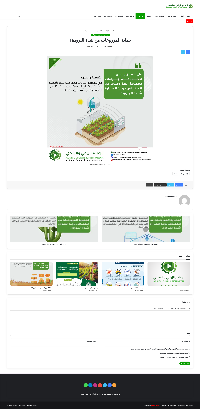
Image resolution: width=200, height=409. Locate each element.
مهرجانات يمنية (108, 16)
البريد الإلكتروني (185, 341)
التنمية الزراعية (172, 16)
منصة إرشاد (97, 16)
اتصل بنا (9, 405)
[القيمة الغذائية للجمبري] (123, 274)
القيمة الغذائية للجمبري (137, 287)
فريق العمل (22, 405)
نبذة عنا (15, 405)
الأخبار (182, 16)
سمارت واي (147, 405)
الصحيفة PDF (119, 16)
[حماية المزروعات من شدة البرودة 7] (31, 274)
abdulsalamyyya (170, 196)
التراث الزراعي (159, 16)
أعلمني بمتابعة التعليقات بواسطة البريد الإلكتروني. (174, 353)
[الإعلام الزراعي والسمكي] (179, 6)
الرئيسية (189, 16)
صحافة (149, 16)
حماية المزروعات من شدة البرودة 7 (42, 287)
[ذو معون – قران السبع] (77, 274)
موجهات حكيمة (130, 16)
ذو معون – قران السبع (91, 287)
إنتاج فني (140, 16)
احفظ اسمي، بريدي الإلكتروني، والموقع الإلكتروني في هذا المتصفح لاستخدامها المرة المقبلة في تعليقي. (160, 349)
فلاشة (188, 287)
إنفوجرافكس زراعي (97, 35)
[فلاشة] (169, 274)
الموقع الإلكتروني (91, 341)
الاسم (188, 333)
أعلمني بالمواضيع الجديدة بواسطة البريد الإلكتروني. (174, 357)
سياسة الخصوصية (32, 405)
